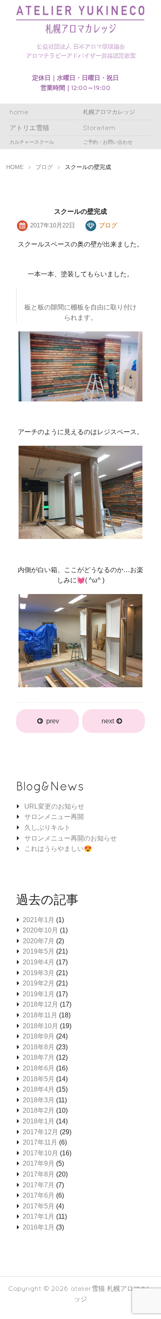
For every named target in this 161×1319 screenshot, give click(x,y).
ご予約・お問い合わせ (108, 142)
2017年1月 (38, 1216)
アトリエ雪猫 (29, 127)
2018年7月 (38, 1057)
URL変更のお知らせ (54, 806)
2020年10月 (40, 930)
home (18, 112)
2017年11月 (40, 1142)
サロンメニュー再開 (54, 816)
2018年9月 (38, 1036)
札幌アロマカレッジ (109, 112)
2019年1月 (38, 994)
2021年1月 (38, 919)
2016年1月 (38, 1227)
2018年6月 (38, 1068)
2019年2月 (38, 983)
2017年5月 (38, 1206)
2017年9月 (38, 1163)
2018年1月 (38, 1121)
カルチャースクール (31, 142)
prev (52, 721)
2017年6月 (38, 1195)
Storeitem (99, 127)
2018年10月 (40, 1025)
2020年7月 (38, 941)
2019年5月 (38, 951)
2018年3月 (38, 1100)
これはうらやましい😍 (58, 848)
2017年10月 (40, 1153)
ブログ (108, 225)
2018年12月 (40, 1004)
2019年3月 (38, 972)
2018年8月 (38, 1047)
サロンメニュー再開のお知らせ (70, 838)
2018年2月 (38, 1110)
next (109, 721)
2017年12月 (40, 1131)
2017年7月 (38, 1185)
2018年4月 (38, 1089)
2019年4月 (38, 962)
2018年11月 (40, 1015)
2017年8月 (38, 1174)
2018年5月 (38, 1078)
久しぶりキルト (47, 827)
